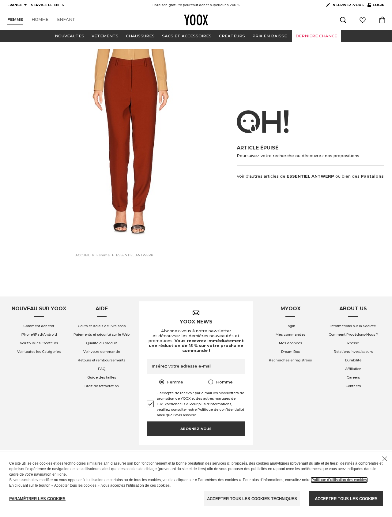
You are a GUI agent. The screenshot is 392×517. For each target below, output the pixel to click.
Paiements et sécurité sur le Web (102, 334)
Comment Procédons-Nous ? (353, 334)
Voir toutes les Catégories (39, 351)
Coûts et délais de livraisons (102, 326)
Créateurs (232, 35)
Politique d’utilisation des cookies (339, 480)
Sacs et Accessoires (187, 35)
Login (290, 326)
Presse (353, 343)
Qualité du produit (101, 343)
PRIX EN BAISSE (269, 35)
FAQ (101, 369)
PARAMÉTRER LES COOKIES (37, 498)
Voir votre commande (101, 351)
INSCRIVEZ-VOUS (347, 5)
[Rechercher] (343, 20)
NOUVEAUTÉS (69, 35)
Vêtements (105, 35)
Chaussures (140, 35)
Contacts (353, 386)
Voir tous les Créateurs (39, 343)
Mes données (290, 343)
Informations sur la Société (353, 326)
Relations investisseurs (353, 351)
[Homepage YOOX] (196, 19)
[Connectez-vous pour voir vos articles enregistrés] (362, 20)
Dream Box (290, 351)
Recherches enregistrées (290, 360)
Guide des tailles (101, 377)
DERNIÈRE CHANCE (316, 35)
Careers (353, 377)
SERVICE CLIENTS (47, 5)
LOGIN (376, 6)
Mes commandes (290, 334)
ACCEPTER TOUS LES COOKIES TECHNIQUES (252, 498)
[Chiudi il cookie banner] (384, 458)
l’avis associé (184, 415)
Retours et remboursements (101, 360)
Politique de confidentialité (221, 409)
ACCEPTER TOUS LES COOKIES (346, 498)
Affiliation (353, 369)
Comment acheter (38, 326)
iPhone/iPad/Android (39, 334)
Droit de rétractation (102, 386)
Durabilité (353, 360)
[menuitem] (15, 20)
